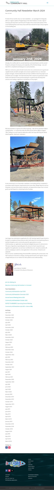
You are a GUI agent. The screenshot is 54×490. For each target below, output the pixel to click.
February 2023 (9, 347)
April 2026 (8, 312)
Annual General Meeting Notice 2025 (15, 297)
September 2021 (9, 367)
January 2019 (8, 421)
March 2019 (8, 419)
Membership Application (11, 480)
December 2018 (9, 424)
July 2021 (7, 372)
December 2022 (9, 349)
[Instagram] (9, 447)
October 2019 (9, 401)
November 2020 (9, 379)
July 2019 (7, 409)
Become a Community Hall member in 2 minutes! (18, 285)
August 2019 (8, 406)
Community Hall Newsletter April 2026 (15, 291)
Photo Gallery (31, 466)
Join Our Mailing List (10, 282)
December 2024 (9, 327)
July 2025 (7, 322)
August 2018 (8, 431)
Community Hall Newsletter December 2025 (17, 294)
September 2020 (9, 382)
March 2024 (8, 335)
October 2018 (9, 429)
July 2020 (7, 384)
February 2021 (9, 377)
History (30, 470)
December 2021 (9, 362)
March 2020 (8, 392)
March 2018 (8, 441)
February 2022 (9, 359)
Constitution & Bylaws (33, 474)
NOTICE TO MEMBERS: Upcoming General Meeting (18, 303)
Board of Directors (32, 476)
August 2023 (8, 342)
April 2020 (8, 389)
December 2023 (9, 337)
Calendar (30, 464)
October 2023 (9, 340)
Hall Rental (30, 461)
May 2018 (7, 436)
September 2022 (9, 354)
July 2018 (7, 434)
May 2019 (7, 414)
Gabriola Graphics (40, 488)
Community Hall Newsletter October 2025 (16, 300)
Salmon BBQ (31, 468)
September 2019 (9, 404)
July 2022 (7, 357)
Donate (7, 476)
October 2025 (9, 320)
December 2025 (9, 315)
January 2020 (8, 394)
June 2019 (8, 411)
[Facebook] (6, 447)
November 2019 (9, 399)
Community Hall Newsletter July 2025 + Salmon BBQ (19, 306)
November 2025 (9, 317)
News (29, 462)
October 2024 (9, 330)
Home (29, 459)
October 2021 (9, 364)
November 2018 (9, 426)
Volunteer (7, 474)
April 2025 (8, 325)
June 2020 (8, 387)
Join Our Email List (9, 478)
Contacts (30, 478)
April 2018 (8, 439)
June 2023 (8, 345)
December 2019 (9, 396)
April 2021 (8, 374)
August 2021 (8, 369)
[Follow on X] (12, 470)
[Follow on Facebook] (6, 470)
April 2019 (8, 416)
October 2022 (9, 352)
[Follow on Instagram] (9, 470)
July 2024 (7, 332)
